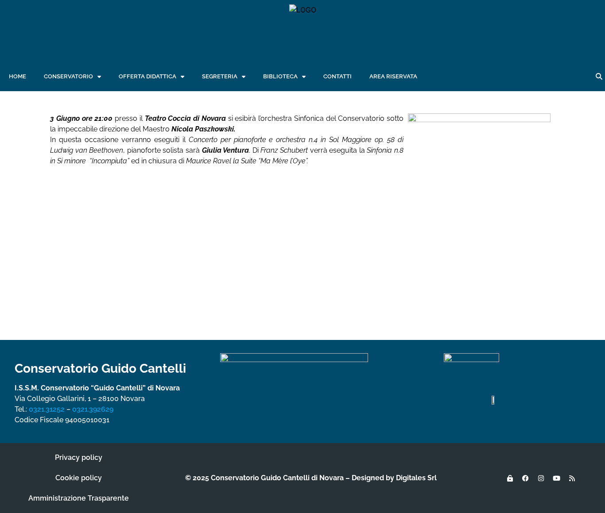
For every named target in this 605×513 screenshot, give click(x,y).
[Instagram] (540, 478)
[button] (599, 76)
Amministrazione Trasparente (78, 498)
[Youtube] (556, 478)
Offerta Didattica (147, 76)
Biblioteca (280, 76)
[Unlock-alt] (509, 478)
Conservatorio (68, 76)
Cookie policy (78, 478)
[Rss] (571, 478)
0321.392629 (92, 409)
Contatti (337, 76)
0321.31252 (47, 409)
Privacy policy (78, 457)
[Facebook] (525, 478)
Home (17, 76)
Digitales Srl (416, 478)
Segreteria (219, 76)
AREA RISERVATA (393, 76)
